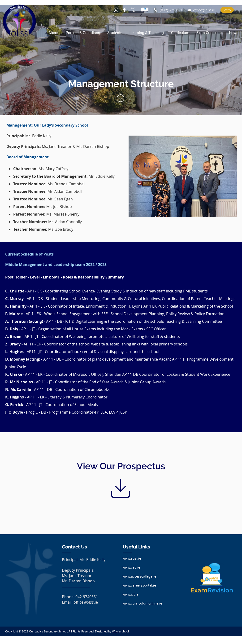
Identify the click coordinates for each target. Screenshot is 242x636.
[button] (53, 33)
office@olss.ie (204, 10)
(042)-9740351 (171, 10)
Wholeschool (120, 631)
